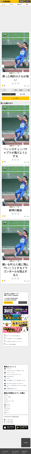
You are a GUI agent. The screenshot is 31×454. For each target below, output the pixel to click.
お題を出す (19, 4)
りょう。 (7, 402)
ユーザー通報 (27, 90)
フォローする (9, 421)
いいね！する (9, 419)
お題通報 (20, 90)
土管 (7, 399)
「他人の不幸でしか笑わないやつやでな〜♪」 (15, 383)
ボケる (11, 4)
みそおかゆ (8, 408)
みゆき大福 (8, 404)
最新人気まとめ (15, 452)
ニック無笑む (8, 397)
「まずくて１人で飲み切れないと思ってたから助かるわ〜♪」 (16, 386)
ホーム (3, 4)
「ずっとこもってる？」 (10, 372)
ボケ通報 (15, 90)
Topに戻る (26, 442)
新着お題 (23, 452)
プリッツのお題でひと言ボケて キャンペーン (13, 341)
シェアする (3, 90)
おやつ (7, 410)
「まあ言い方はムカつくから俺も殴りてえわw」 (15, 370)
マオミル (7, 412)
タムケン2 (8, 406)
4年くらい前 (26, 85)
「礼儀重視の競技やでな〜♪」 (12, 388)
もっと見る (15, 98)
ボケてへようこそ (22, 302)
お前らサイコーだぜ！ (10, 400)
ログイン (28, 1)
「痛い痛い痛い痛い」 (10, 376)
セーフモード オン (8, 302)
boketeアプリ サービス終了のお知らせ (12, 335)
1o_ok (7, 395)
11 (5, 162)
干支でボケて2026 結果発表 (10, 344)
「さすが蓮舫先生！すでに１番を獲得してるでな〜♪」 (16, 381)
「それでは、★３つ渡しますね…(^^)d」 (14, 374)
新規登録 (22, 1)
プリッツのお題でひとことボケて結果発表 (12, 338)
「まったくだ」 (9, 368)
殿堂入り (4, 452)
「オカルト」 (8, 378)
